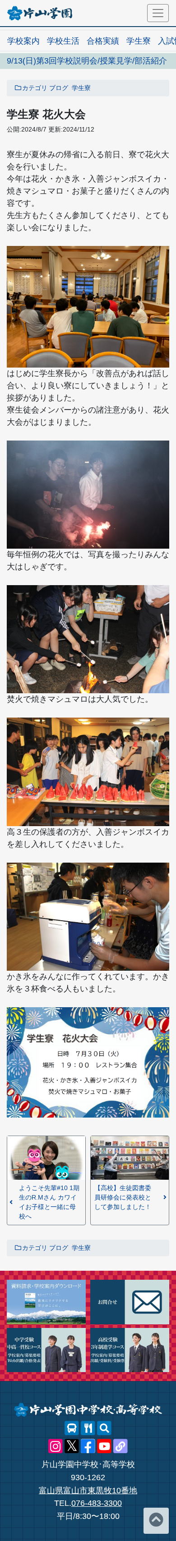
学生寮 (138, 40)
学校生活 (63, 40)
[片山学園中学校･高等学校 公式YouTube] (104, 1446)
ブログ (58, 87)
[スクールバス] (72, 1428)
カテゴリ (34, 87)
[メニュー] (158, 13)
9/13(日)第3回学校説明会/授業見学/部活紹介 (87, 60)
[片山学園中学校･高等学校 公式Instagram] (55, 1446)
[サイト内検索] (104, 1428)
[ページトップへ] (156, 1521)
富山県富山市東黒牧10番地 (88, 1490)
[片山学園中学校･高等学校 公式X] (72, 1446)
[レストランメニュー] (88, 1428)
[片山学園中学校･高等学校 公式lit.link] (120, 1446)
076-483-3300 (96, 1503)
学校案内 (23, 40)
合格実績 (103, 40)
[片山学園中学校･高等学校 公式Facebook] (88, 1446)
